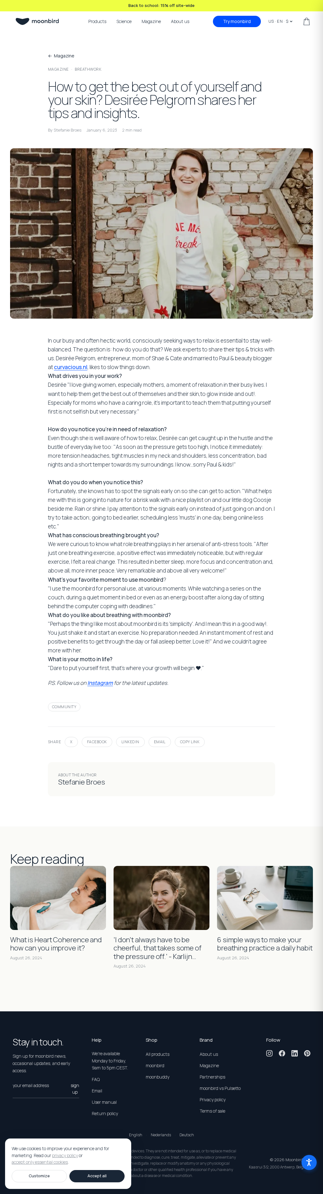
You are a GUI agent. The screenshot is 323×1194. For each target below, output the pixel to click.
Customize (39, 1176)
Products (97, 21)
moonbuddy (157, 1077)
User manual (104, 1102)
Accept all (97, 1176)
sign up (75, 1088)
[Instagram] (269, 1053)
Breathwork (88, 69)
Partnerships (212, 1077)
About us (180, 21)
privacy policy (65, 1155)
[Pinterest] (307, 1053)
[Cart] (306, 21)
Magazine (151, 21)
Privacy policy (213, 1100)
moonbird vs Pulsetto (220, 1088)
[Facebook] (282, 1053)
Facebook (97, 741)
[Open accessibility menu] (309, 1162)
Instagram (100, 682)
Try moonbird (237, 21)
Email (160, 741)
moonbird (155, 1065)
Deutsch (186, 1135)
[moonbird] (37, 21)
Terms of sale (212, 1111)
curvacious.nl (70, 367)
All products (157, 1054)
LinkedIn (130, 741)
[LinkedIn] (294, 1053)
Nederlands (161, 1135)
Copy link (189, 741)
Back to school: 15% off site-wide (161, 5)
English (135, 1135)
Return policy (105, 1113)
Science (124, 21)
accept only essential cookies (40, 1162)
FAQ (96, 1079)
